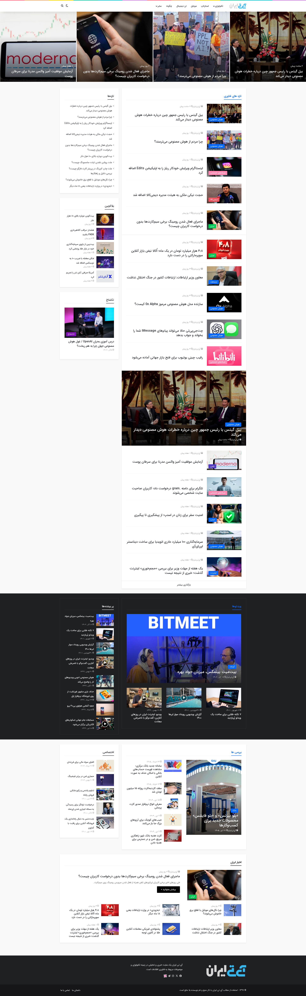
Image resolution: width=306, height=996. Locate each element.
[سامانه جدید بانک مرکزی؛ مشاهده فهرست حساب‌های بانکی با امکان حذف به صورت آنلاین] (173, 766)
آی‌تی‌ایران (196, 106)
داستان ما (76, 990)
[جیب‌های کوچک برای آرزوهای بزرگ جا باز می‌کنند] (173, 820)
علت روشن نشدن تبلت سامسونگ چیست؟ (92, 162)
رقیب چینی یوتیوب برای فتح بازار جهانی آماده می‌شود (167, 357)
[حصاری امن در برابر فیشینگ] (105, 780)
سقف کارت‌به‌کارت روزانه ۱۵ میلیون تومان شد (144, 790)
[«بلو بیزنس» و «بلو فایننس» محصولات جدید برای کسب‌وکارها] (213, 797)
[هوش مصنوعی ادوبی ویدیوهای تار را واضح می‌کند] (105, 681)
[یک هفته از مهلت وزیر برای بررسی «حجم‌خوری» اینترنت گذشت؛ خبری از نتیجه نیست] (110, 929)
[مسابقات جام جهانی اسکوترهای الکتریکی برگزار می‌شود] (105, 724)
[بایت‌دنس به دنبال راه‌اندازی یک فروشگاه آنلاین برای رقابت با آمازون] (105, 823)
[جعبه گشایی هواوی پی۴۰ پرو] (105, 710)
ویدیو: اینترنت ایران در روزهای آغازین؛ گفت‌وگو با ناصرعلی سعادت (146, 718)
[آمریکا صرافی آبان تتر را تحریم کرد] (105, 276)
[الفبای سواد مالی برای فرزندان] (105, 766)
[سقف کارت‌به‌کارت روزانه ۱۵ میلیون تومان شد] (173, 788)
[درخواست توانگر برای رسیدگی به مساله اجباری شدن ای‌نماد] (105, 808)
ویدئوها (236, 606)
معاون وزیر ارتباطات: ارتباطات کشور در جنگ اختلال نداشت (165, 277)
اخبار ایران (235, 862)
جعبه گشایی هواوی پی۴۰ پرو (80, 706)
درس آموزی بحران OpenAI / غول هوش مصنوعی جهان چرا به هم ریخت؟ (91, 343)
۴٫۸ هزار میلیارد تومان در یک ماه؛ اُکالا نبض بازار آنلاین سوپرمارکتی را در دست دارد (167, 253)
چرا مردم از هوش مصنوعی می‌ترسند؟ (202, 76)
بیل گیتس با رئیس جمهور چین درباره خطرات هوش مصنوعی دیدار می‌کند (269, 74)
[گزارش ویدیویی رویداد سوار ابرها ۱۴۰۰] (183, 698)
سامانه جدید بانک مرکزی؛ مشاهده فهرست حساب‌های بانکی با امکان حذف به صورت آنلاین (146, 771)
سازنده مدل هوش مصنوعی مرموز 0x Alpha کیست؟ (169, 304)
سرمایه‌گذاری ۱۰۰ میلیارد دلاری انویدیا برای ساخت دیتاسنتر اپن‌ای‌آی (165, 544)
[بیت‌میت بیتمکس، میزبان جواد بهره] (184, 648)
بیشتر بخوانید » (168, 889)
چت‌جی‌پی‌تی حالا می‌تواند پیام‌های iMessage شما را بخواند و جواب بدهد (168, 333)
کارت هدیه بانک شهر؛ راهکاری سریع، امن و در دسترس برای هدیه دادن (146, 839)
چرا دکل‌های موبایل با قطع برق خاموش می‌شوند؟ (89, 180)
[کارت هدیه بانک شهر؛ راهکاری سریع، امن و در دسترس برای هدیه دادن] (173, 836)
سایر (160, 6)
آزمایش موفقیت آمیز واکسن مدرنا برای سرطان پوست (42, 74)
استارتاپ (205, 6)
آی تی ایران (217, 990)
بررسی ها (236, 752)
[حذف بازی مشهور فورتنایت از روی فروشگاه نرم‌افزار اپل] (105, 695)
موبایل (194, 6)
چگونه (169, 6)
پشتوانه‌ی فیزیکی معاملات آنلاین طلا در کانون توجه (143, 930)
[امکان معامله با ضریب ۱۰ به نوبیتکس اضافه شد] (105, 262)
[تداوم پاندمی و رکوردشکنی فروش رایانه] (105, 794)
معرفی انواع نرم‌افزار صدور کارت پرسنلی (146, 806)
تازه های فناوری (232, 96)
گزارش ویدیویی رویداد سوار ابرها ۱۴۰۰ (185, 716)
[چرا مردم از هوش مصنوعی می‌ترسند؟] (191, 47)
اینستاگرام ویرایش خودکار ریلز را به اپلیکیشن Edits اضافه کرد (166, 170)
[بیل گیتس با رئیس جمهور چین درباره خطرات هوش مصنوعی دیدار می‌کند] (268, 47)
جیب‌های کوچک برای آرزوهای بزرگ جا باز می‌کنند (146, 821)
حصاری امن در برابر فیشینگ (81, 776)
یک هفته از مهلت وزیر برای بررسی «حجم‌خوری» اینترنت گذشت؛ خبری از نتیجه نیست (166, 570)
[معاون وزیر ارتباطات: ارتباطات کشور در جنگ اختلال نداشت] (232, 929)
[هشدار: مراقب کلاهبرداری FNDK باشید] (105, 234)
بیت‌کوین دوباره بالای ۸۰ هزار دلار (96, 156)
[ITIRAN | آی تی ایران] (237, 6)
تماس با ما (65, 990)
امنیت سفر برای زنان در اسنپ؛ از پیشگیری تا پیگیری (168, 515)
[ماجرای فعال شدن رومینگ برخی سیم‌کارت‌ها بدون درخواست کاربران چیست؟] (115, 47)
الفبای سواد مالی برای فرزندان (80, 762)
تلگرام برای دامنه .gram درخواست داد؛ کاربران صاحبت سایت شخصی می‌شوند (167, 490)
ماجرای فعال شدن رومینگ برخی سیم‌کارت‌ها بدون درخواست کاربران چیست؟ (116, 74)
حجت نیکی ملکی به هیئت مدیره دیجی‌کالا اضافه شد (168, 195)
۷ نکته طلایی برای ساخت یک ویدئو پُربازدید (226, 716)
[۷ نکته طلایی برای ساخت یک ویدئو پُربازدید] (223, 698)
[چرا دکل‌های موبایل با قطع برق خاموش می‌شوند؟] (232, 910)
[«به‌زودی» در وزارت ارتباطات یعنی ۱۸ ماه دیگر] (171, 910)
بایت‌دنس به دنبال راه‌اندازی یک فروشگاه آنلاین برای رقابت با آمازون (79, 823)
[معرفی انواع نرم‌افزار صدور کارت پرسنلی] (173, 804)
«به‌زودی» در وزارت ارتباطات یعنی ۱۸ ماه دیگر (91, 186)
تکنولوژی (219, 6)
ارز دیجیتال (181, 6)
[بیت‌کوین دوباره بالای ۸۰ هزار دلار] (105, 220)
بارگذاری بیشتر (184, 585)
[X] (177, 976)
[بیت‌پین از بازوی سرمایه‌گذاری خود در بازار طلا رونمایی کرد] (105, 248)
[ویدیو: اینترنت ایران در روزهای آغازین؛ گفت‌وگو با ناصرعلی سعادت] (144, 698)
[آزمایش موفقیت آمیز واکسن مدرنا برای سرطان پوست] (38, 47)
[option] (268, 47)
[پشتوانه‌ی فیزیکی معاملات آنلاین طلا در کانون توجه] (171, 929)
